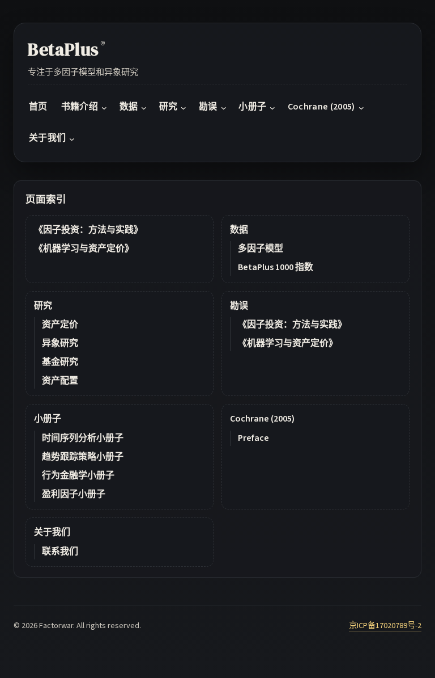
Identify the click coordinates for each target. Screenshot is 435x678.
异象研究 (60, 343)
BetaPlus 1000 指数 (275, 267)
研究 (43, 306)
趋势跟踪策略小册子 (82, 456)
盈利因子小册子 (73, 494)
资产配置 (60, 380)
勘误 (239, 306)
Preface (253, 438)
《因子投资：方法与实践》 (88, 230)
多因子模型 (260, 248)
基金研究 (60, 362)
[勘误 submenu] (224, 108)
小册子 (47, 418)
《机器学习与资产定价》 (84, 248)
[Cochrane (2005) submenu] (361, 108)
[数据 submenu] (144, 108)
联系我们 (60, 551)
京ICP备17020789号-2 (385, 625)
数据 (239, 230)
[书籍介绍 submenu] (104, 108)
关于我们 (52, 532)
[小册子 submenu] (272, 108)
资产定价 (60, 324)
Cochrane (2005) (262, 418)
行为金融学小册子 (78, 475)
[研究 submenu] (183, 108)
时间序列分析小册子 (82, 438)
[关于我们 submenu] (72, 139)
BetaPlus (66, 49)
